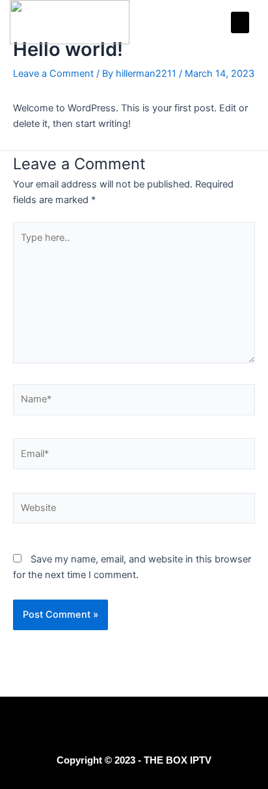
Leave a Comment (53, 73)
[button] (240, 22)
